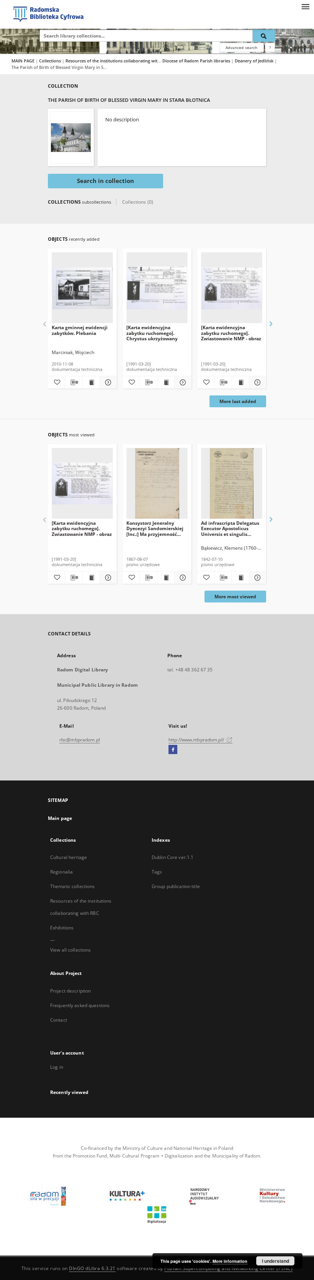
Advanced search (241, 47)
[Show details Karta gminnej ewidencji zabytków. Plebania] (107, 382)
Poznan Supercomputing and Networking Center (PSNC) (228, 1268)
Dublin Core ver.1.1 (172, 857)
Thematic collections (72, 886)
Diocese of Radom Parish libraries (196, 61)
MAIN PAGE (22, 61)
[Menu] (305, 6)
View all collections (70, 950)
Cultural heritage (68, 857)
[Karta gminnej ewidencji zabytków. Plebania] (82, 288)
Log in (56, 1067)
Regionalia (61, 872)
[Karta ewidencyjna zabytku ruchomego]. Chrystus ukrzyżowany (152, 332)
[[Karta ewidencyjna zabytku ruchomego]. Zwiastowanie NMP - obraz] (231, 288)
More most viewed (235, 596)
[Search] (264, 35)
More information (230, 1261)
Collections (50, 61)
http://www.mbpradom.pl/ (196, 739)
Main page (60, 818)
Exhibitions (62, 927)
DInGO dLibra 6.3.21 (92, 1268)
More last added (237, 401)
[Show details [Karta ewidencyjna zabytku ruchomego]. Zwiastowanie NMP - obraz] (256, 382)
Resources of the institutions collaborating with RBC (117, 61)
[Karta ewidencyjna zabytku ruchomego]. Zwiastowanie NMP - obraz (231, 332)
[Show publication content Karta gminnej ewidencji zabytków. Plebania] (91, 382)
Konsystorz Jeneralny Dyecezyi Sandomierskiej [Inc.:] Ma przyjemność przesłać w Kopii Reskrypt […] (155, 528)
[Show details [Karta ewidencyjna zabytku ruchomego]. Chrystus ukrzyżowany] (181, 382)
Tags (157, 872)
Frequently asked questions (80, 1005)
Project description (70, 991)
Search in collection (105, 181)
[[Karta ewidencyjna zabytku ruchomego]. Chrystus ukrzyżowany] (157, 288)
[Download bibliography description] (73, 382)
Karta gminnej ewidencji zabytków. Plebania (80, 330)
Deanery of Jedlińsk (255, 61)
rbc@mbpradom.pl (79, 739)
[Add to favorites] (56, 382)
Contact (58, 1020)
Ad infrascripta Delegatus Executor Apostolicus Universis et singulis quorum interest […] (230, 528)
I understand (275, 1260)
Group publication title (176, 886)
